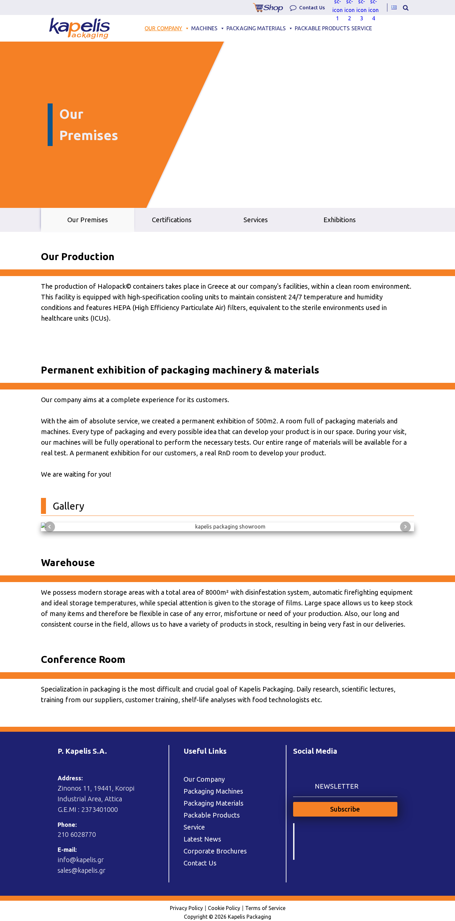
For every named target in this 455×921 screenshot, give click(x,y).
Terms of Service (265, 908)
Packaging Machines (213, 791)
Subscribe (345, 809)
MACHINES (204, 28)
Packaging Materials (213, 803)
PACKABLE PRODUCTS (322, 28)
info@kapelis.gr (81, 859)
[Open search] (406, 7)
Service (194, 827)
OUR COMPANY (163, 28)
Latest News (202, 839)
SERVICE (361, 28)
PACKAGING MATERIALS (256, 28)
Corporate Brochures (215, 851)
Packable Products (212, 815)
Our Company (204, 779)
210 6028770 (77, 834)
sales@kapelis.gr (82, 870)
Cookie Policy (224, 908)
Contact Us (200, 863)
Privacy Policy (186, 908)
